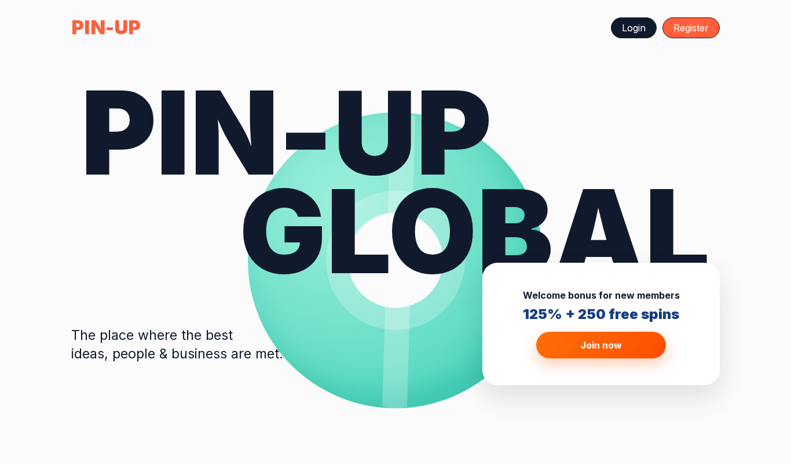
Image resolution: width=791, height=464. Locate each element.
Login (634, 28)
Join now (601, 345)
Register (691, 28)
